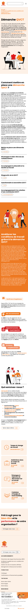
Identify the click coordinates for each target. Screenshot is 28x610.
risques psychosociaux (11, 406)
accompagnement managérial (14, 415)
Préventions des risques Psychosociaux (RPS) (13, 559)
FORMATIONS (5, 570)
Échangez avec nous (9, 529)
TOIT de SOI (4, 391)
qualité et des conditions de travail (14, 409)
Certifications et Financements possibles (12, 575)
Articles (3, 592)
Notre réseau (4, 586)
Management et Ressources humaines (11, 567)
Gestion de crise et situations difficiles (11, 564)
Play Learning (6, 354)
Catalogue (4, 573)
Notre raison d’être (8, 428)
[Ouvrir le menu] (26, 4)
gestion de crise (10, 411)
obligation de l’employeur (17, 33)
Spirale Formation (22, 353)
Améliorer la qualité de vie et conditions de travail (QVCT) (12, 562)
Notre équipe (4, 583)
